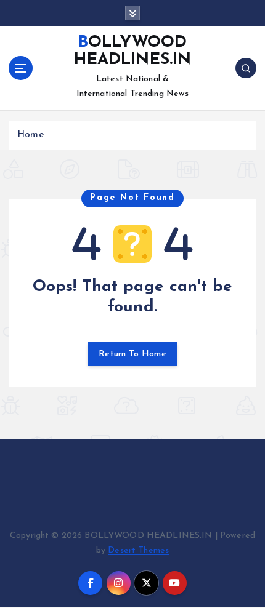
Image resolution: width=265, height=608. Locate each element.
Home (30, 135)
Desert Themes (138, 550)
